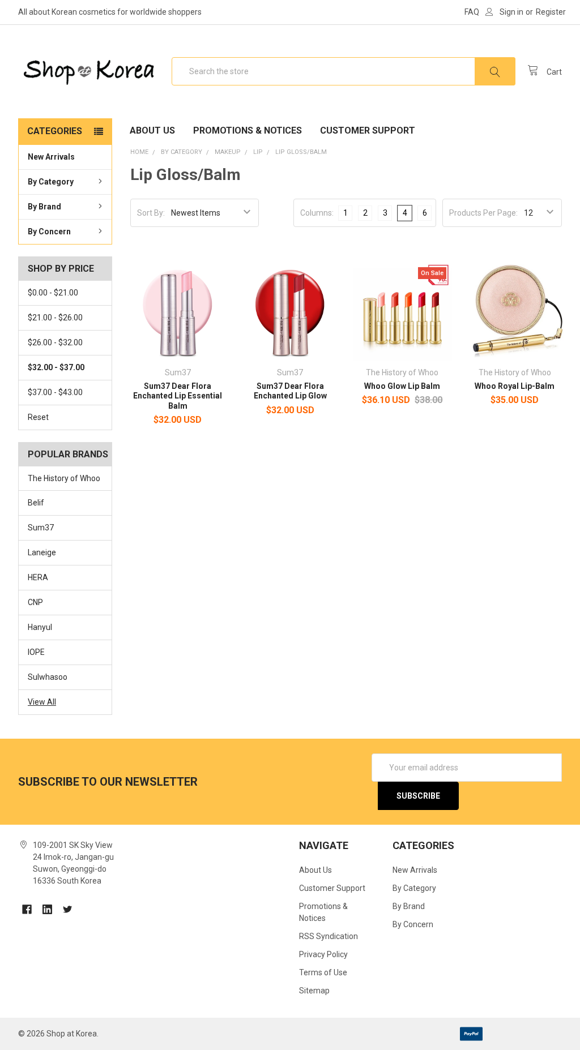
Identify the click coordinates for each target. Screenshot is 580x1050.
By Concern (49, 231)
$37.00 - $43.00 (55, 392)
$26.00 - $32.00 (55, 342)
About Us (152, 130)
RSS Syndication (328, 936)
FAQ (471, 11)
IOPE (36, 652)
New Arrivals (51, 156)
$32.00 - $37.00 (56, 367)
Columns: (317, 212)
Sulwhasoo (47, 677)
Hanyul (40, 627)
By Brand (44, 206)
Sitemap (314, 990)
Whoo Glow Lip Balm (402, 386)
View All (42, 701)
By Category (51, 181)
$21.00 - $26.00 (55, 317)
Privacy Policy (323, 954)
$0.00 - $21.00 (53, 292)
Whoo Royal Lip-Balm (515, 386)
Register (551, 11)
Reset (38, 417)
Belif (36, 502)
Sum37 (41, 527)
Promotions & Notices (247, 130)
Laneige (42, 552)
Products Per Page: (483, 212)
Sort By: (151, 212)
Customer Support (367, 130)
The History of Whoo (64, 478)
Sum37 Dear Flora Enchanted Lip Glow (290, 391)
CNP (35, 602)
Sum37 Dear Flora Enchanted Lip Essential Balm (177, 396)
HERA (38, 577)
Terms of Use (323, 972)
